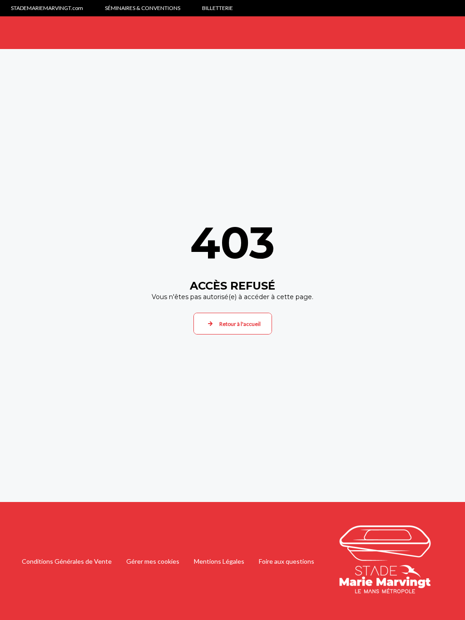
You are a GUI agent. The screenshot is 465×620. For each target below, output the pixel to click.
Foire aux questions (286, 561)
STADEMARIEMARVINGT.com (47, 8)
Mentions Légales (219, 561)
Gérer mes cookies (152, 561)
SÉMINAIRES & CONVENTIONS (142, 8)
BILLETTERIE (217, 8)
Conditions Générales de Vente (67, 561)
